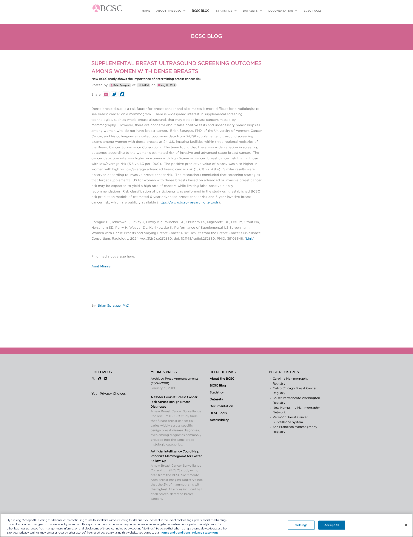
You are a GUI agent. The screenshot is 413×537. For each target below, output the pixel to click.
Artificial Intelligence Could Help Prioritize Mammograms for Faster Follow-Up (176, 456)
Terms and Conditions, (175, 532)
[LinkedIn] (105, 378)
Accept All (331, 525)
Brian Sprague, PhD (113, 305)
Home (145, 10)
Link (249, 238)
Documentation (280, 10)
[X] (93, 378)
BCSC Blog (201, 10)
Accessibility (219, 420)
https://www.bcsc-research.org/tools (189, 202)
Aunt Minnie (101, 266)
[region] (206, 525)
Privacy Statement (205, 532)
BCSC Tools (313, 10)
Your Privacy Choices (108, 393)
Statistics (224, 10)
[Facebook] (99, 378)
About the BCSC (168, 10)
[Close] (406, 525)
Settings (301, 525)
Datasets (250, 10)
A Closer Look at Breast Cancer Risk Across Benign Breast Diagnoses (174, 402)
